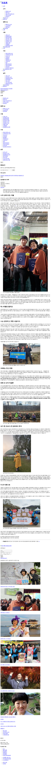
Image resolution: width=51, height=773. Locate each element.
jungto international (4, 88)
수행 (4, 29)
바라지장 (7, 66)
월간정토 (5, 730)
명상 (6, 62)
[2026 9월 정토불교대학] (5, 545)
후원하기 (5, 86)
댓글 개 (2, 187)
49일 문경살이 (8, 63)
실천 (4, 70)
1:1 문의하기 (5, 760)
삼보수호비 (5, 733)
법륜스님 (5, 19)
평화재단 (5, 752)
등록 (2, 556)
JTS (4, 748)
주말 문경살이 (8, 65)
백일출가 (7, 58)
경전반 (12, 175)
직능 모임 (7, 81)
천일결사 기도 (8, 41)
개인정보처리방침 (7, 758)
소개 (4, 6)
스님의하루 (7, 25)
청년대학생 (7, 79)
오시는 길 (7, 56)
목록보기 (2, 728)
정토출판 (5, 754)
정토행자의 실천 (9, 78)
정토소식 (7, 12)
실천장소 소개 (8, 77)
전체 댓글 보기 (3, 558)
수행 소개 (7, 35)
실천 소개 (7, 75)
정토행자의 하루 (9, 45)
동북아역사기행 (8, 83)
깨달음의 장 (8, 60)
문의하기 (7, 16)
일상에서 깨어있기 (9, 67)
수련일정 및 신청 (9, 54)
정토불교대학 (8, 36)
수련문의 (7, 57)
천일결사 (2, 175)
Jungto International (7, 755)
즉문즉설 (7, 27)
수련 (4, 48)
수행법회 (7, 44)
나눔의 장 (7, 61)
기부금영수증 (6, 734)
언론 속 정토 (8, 15)
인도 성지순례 (8, 82)
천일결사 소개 (8, 40)
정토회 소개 (8, 11)
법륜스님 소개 (8, 24)
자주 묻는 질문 (8, 38)
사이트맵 (10, 88)
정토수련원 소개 (9, 53)
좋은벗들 (5, 750)
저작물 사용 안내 (6, 757)
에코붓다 (5, 751)
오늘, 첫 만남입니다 (9, 13)
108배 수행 (7, 42)
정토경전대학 (8, 37)
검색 (13, 170)
